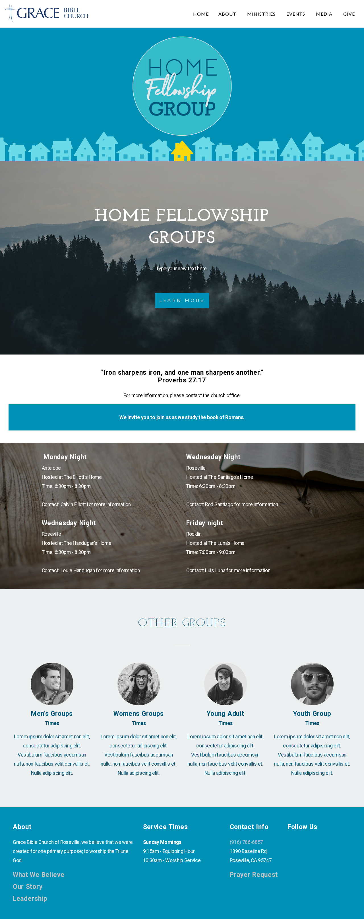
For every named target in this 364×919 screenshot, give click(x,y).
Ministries (262, 14)
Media (325, 14)
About (227, 14)
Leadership (30, 898)
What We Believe (38, 875)
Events (296, 14)
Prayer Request (254, 875)
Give (349, 14)
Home (201, 14)
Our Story (28, 887)
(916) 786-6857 (246, 842)
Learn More (182, 300)
